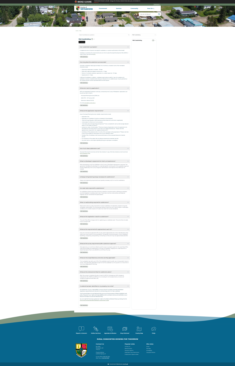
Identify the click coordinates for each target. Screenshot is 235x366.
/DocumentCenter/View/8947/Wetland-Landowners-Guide (94, 300)
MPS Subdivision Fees (85, 153)
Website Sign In (156, 4)
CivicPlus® (125, 364)
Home (77, 30)
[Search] (129, 35)
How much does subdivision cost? (90, 148)
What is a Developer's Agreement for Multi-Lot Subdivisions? (97, 161)
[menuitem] (103, 8)
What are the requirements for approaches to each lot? (96, 229)
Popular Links (130, 344)
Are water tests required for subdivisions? (92, 188)
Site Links (149, 344)
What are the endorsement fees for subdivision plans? (96, 272)
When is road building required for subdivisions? (94, 202)
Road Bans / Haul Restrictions (132, 352)
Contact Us (127, 346)
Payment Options (129, 350)
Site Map (148, 348)
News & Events (128, 348)
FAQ (80, 30)
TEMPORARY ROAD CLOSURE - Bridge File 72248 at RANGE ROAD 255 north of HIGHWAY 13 (117, 1)
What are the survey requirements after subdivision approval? (98, 243)
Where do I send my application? (89, 88)
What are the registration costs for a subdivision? (94, 216)
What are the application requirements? (91, 110)
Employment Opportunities (131, 354)
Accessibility (149, 350)
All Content (82, 41)
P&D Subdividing (143, 40)
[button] (159, 14)
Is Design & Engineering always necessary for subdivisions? (97, 177)
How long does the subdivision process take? (93, 62)
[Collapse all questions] (94, 39)
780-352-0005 (105, 358)
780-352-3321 (106, 356)
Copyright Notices (150, 352)
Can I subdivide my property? (88, 47)
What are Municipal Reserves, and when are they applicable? (97, 257)
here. (94, 54)
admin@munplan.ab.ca (89, 102)
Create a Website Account (80, 4)
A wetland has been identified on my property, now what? (97, 286)
